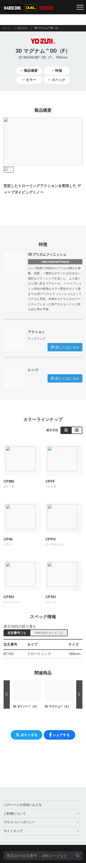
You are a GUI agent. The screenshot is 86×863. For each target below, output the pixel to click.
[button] (7, 694)
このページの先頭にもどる (23, 805)
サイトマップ (13, 831)
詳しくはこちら (67, 347)
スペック (58, 80)
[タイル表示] (66, 430)
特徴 (58, 70)
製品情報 (22, 28)
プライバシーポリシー (19, 822)
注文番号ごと (17, 633)
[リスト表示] (76, 430)
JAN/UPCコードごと (49, 633)
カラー (31, 80)
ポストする (29, 735)
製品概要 (31, 70)
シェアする (61, 735)
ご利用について (15, 813)
